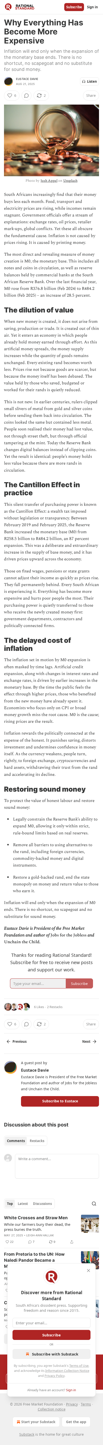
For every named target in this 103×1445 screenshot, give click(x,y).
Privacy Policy (54, 1375)
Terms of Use (78, 1365)
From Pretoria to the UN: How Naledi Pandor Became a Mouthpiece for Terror (34, 1260)
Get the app (76, 1421)
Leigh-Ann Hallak (40, 1235)
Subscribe (74, 7)
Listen (92, 81)
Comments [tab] (16, 1141)
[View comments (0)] (27, 96)
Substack (26, 1434)
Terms (86, 1404)
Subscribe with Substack (55, 1354)
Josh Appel (49, 180)
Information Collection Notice (67, 1370)
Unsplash (70, 180)
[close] (88, 1271)
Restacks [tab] (37, 1141)
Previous (19, 1041)
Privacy (72, 1404)
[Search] (94, 1204)
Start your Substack (38, 1421)
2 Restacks (54, 1007)
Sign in (92, 7)
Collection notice (52, 1409)
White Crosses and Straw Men (36, 1217)
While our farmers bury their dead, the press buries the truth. (37, 1227)
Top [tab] (10, 1203)
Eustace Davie (27, 79)
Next (86, 1041)
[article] (51, 1230)
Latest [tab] (23, 1203)
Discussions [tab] (42, 1203)
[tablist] (25, 1141)
